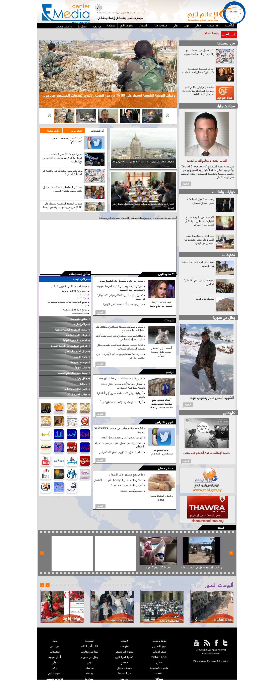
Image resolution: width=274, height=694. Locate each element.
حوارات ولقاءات (223, 191)
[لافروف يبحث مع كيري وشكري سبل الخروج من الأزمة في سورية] (143, 166)
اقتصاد (159, 672)
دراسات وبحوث (55, 678)
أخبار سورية (55, 656)
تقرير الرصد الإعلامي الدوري (90, 683)
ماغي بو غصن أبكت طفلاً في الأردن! (123, 303)
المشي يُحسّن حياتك (132, 490)
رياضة (89, 672)
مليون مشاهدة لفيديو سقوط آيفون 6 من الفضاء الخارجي (120, 355)
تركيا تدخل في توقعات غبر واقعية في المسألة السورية (62, 172)
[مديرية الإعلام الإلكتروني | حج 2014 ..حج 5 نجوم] (158, 550)
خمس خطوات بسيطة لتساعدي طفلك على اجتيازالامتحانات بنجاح (120, 328)
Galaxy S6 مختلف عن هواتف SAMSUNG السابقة (119, 430)
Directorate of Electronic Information (210, 661)
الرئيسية (89, 640)
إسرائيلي (89, 667)
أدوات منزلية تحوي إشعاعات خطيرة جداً (122, 401)
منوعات (169, 320)
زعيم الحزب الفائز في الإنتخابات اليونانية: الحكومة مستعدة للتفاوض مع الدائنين (62, 157)
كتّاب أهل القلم (89, 645)
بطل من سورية (224, 317)
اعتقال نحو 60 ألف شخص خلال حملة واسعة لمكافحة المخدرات (123, 385)
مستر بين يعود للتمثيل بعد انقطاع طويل (121, 280)
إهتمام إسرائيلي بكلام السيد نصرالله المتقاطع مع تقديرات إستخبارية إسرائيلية (198, 90)
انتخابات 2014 (159, 656)
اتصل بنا (89, 678)
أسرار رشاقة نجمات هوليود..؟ (127, 485)
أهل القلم (159, 683)
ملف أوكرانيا (159, 651)
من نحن (124, 678)
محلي (159, 662)
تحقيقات (228, 254)
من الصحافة (226, 42)
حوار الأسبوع (159, 645)
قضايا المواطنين (124, 656)
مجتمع (170, 371)
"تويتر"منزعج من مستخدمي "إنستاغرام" (67, 139)
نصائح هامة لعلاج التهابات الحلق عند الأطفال (119, 479)
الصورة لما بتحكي (124, 651)
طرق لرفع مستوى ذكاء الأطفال (127, 474)
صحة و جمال (166, 467)
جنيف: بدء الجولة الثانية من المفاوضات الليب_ (193, 32)
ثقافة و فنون (166, 274)
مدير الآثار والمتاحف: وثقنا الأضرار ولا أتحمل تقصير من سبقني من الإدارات (199, 239)
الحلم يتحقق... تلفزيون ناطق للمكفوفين (121, 451)
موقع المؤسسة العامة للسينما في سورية (67, 301)
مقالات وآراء (226, 105)
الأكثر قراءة (76, 130)
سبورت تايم (54, 672)
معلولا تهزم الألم (205, 298)
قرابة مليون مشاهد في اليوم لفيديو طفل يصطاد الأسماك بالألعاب (121, 346)
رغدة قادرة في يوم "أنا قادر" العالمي (199, 281)
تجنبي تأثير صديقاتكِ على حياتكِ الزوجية (121, 378)
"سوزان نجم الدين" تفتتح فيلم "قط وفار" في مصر (121, 296)
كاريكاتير (229, 412)
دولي (54, 662)
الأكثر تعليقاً (53, 130)
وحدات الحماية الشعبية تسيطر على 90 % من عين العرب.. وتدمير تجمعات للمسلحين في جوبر (61, 207)
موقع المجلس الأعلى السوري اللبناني (69, 286)
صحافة (159, 678)
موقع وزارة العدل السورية (75, 309)
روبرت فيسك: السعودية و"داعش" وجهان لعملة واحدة (198, 70)
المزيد (100, 311)
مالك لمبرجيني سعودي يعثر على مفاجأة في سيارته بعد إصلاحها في (120, 337)
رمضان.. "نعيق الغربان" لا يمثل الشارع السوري (200, 200)
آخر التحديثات (97, 130)
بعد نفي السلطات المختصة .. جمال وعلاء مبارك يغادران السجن (62, 188)
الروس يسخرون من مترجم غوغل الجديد (122, 437)
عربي (89, 662)
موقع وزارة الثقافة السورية (74, 290)
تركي (54, 667)
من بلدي (54, 645)
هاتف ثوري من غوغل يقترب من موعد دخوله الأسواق (120, 444)
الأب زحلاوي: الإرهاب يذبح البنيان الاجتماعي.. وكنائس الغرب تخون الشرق (199, 221)
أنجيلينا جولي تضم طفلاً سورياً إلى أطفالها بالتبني (121, 394)
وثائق (55, 640)
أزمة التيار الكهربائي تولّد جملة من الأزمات (198, 263)
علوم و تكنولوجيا (164, 421)
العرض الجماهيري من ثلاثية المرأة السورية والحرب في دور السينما (121, 287)
